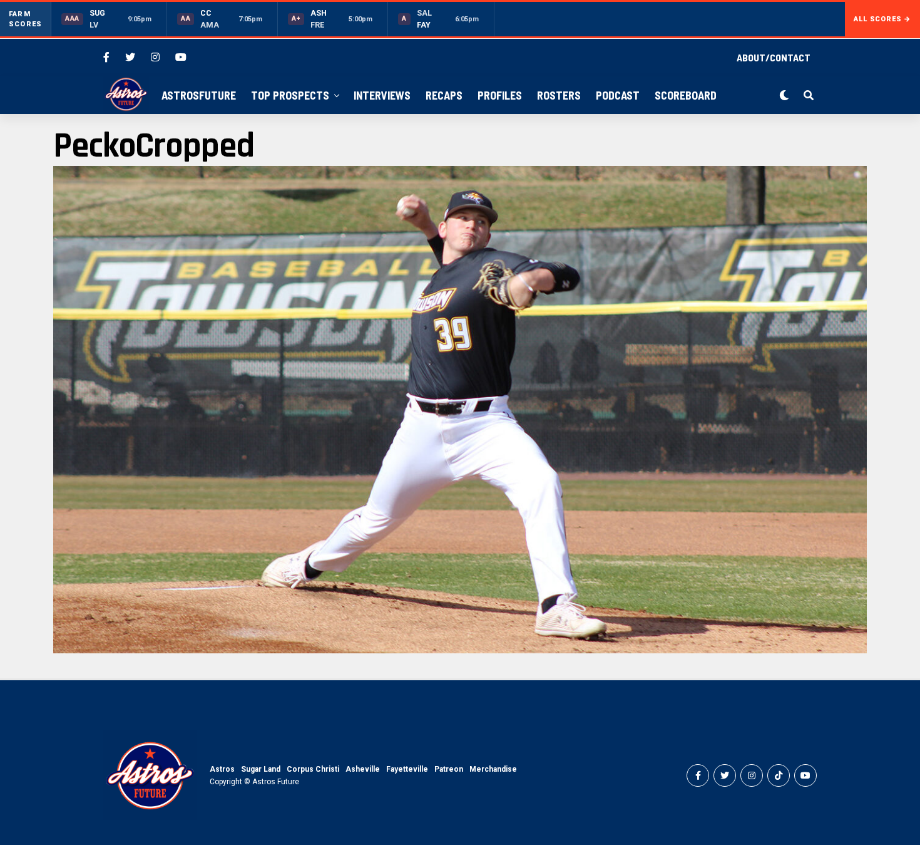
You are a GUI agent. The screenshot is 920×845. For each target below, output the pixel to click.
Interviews (382, 95)
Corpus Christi (313, 769)
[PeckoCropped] (460, 650)
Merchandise (493, 769)
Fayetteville (407, 769)
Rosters (559, 95)
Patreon (448, 769)
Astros (222, 769)
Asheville (362, 769)
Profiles (500, 95)
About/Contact (773, 57)
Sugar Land (260, 769)
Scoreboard (686, 95)
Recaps (444, 95)
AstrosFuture (198, 95)
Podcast (618, 95)
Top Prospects (290, 95)
